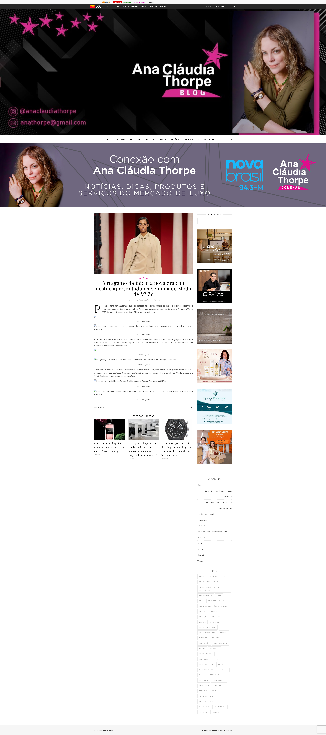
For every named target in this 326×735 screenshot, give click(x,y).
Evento (223, 633)
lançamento (205, 659)
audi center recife (217, 601)
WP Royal (110, 730)
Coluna (121, 139)
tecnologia (220, 707)
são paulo (204, 707)
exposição (204, 643)
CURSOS (144, 6)
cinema (213, 611)
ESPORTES (127, 2)
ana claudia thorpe (209, 582)
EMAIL (233, 6)
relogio (203, 691)
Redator (101, 407)
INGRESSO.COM (112, 6)
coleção (203, 617)
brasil (202, 611)
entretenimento (207, 633)
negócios (214, 675)
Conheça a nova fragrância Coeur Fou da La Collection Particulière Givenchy (109, 447)
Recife (218, 686)
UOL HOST (125, 6)
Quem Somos (192, 139)
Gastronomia (220, 643)
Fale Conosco (212, 139)
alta (224, 576)
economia (215, 622)
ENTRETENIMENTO (140, 2)
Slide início (201, 555)
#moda (202, 576)
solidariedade (206, 696)
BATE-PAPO (221, 6)
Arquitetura (205, 595)
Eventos (149, 139)
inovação (214, 648)
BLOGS (151, 2)
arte (219, 595)
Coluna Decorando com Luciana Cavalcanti (218, 494)
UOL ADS (163, 6)
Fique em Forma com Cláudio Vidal (212, 531)
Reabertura (205, 686)
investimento (206, 654)
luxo (220, 664)
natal (202, 675)
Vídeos (162, 139)
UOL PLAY (154, 6)
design (202, 622)
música (224, 670)
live (218, 659)
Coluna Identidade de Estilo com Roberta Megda (218, 505)
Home (109, 139)
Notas (200, 543)
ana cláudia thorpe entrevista (209, 588)
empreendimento (207, 627)
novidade (203, 680)
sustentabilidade (208, 701)
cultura (216, 617)
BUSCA (208, 6)
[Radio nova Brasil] (163, 206)
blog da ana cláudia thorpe (213, 606)
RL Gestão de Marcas (223, 730)
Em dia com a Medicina (207, 514)
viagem (215, 712)
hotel (202, 648)
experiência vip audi (209, 638)
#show (213, 576)
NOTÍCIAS (117, 2)
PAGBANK (135, 6)
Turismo (203, 712)
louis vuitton (206, 664)
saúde (215, 691)
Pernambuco (219, 680)
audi (201, 601)
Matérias (175, 139)
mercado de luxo (207, 670)
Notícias (135, 139)
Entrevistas (202, 520)
